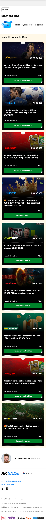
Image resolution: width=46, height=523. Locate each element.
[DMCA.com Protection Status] (39, 518)
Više (39, 75)
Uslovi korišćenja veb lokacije (11, 481)
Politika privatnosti (7, 484)
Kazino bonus (8, 211)
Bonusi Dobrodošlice (10, 75)
